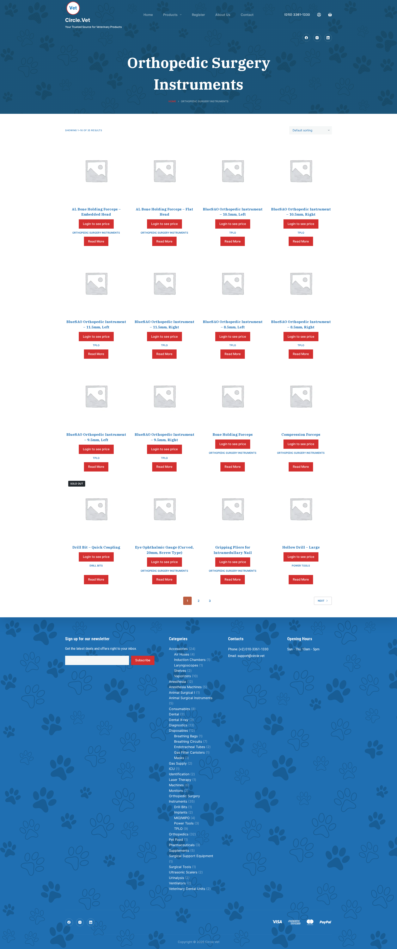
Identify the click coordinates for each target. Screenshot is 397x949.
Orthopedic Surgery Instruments (96, 232)
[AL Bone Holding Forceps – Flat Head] (164, 171)
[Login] (319, 15)
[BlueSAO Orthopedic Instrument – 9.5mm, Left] (96, 396)
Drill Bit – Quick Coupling (96, 547)
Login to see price (96, 224)
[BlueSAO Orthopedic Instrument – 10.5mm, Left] (233, 171)
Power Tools (301, 565)
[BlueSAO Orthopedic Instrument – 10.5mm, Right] (301, 171)
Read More (96, 241)
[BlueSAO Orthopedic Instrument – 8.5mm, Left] (233, 283)
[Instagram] (317, 38)
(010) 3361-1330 (297, 15)
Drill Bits (96, 565)
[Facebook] (306, 38)
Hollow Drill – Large (301, 547)
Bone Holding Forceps (233, 434)
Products (170, 15)
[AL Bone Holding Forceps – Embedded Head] (96, 171)
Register (198, 15)
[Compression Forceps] (301, 396)
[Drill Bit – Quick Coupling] (96, 509)
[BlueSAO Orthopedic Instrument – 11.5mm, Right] (164, 283)
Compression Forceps (300, 434)
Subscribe (142, 660)
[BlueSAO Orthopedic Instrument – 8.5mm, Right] (301, 283)
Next (321, 600)
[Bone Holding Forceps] (233, 396)
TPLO (232, 232)
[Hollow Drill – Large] (301, 509)
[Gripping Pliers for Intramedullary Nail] (233, 509)
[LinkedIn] (328, 38)
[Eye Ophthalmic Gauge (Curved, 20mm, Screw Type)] (164, 509)
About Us (222, 15)
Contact (247, 15)
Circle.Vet (77, 20)
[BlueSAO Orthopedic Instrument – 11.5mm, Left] (96, 283)
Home (148, 15)
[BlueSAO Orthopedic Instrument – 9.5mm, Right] (164, 396)
